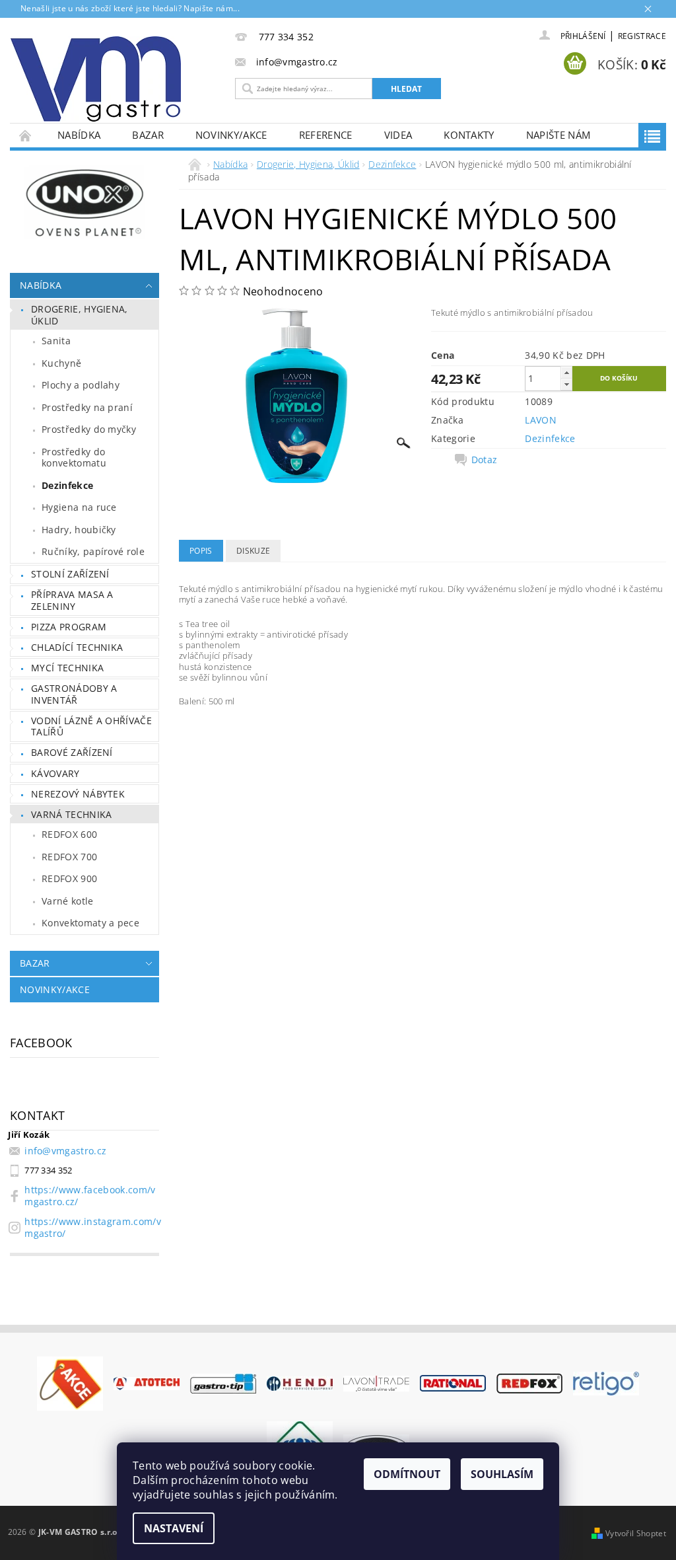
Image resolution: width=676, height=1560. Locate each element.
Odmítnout (407, 1474)
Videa (398, 134)
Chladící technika (77, 647)
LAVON (541, 420)
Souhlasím (502, 1474)
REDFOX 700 (69, 856)
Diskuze (253, 550)
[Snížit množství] (566, 384)
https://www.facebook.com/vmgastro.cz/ (89, 1195)
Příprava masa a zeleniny (72, 600)
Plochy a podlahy (80, 385)
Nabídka (78, 134)
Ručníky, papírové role (93, 551)
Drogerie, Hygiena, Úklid (79, 315)
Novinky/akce (231, 134)
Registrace (642, 36)
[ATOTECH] (147, 1383)
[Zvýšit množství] (566, 372)
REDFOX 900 (69, 878)
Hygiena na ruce (79, 507)
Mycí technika (67, 667)
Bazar (148, 134)
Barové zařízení (72, 752)
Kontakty (469, 134)
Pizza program (68, 626)
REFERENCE (326, 134)
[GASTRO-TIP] (223, 1382)
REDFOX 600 (69, 834)
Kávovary (55, 773)
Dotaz (484, 460)
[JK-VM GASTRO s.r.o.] (113, 79)
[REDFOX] (529, 1382)
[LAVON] (376, 1382)
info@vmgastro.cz (65, 1150)
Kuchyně (61, 363)
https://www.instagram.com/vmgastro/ (92, 1227)
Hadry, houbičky (79, 529)
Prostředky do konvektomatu (74, 457)
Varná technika (71, 814)
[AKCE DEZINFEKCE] (70, 1382)
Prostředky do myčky (89, 429)
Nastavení (173, 1528)
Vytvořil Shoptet (635, 1533)
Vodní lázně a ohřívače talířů (91, 726)
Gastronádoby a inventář (74, 694)
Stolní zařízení (70, 574)
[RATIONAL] (453, 1382)
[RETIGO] (606, 1382)
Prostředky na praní (87, 407)
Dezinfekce (67, 485)
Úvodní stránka (26, 135)
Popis (201, 550)
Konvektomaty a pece (90, 922)
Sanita (56, 340)
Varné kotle (68, 901)
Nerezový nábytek (78, 794)
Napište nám (558, 134)
